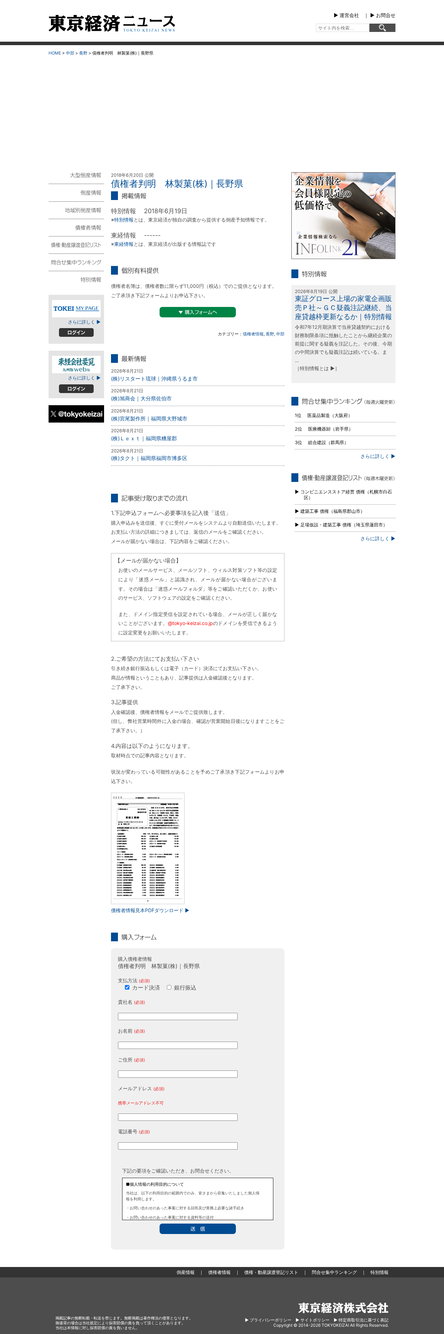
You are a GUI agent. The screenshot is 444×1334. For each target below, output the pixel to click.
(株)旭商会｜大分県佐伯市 (141, 398)
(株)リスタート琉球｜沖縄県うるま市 (154, 378)
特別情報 (124, 220)
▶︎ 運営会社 (346, 15)
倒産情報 (76, 192)
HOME (55, 53)
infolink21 (343, 215)
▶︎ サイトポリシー (313, 1320)
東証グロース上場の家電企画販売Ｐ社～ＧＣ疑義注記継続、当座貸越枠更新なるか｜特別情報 (343, 307)
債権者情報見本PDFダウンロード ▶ (150, 910)
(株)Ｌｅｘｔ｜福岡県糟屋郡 (144, 438)
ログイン (76, 332)
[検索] (382, 28)
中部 (70, 53)
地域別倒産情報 (76, 209)
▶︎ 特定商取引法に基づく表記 (361, 1320)
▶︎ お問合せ (382, 15)
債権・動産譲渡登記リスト (76, 244)
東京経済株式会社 (343, 1308)
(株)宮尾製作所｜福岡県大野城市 (149, 418)
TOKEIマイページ (76, 308)
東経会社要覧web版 (76, 364)
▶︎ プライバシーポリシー (268, 1320)
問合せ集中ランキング (76, 261)
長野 (83, 53)
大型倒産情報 (76, 178)
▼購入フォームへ (198, 312)
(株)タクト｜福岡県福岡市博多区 (149, 458)
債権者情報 (253, 333)
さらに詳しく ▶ (84, 322)
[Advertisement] (222, 111)
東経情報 (124, 244)
